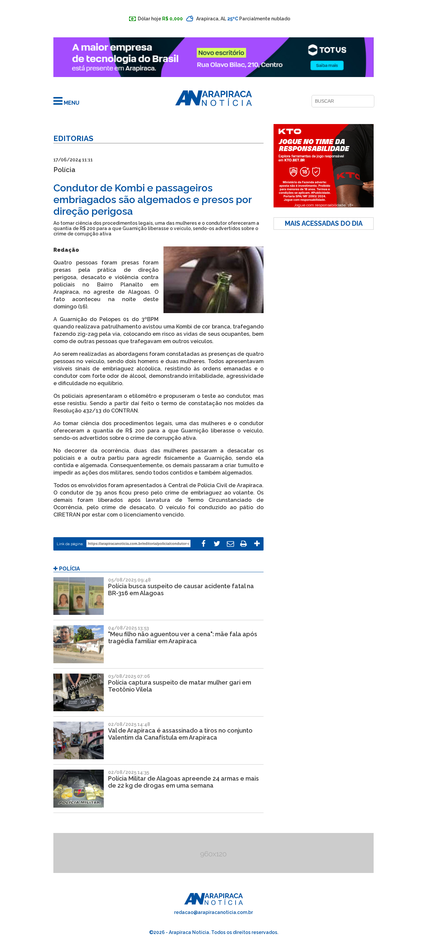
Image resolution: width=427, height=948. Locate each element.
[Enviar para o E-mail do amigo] (230, 544)
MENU (70, 103)
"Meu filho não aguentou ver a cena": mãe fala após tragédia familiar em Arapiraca (182, 638)
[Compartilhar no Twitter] (217, 544)
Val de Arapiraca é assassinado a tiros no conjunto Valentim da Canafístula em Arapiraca (180, 734)
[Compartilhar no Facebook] (203, 544)
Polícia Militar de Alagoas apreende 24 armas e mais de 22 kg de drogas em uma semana (183, 782)
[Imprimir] (243, 544)
